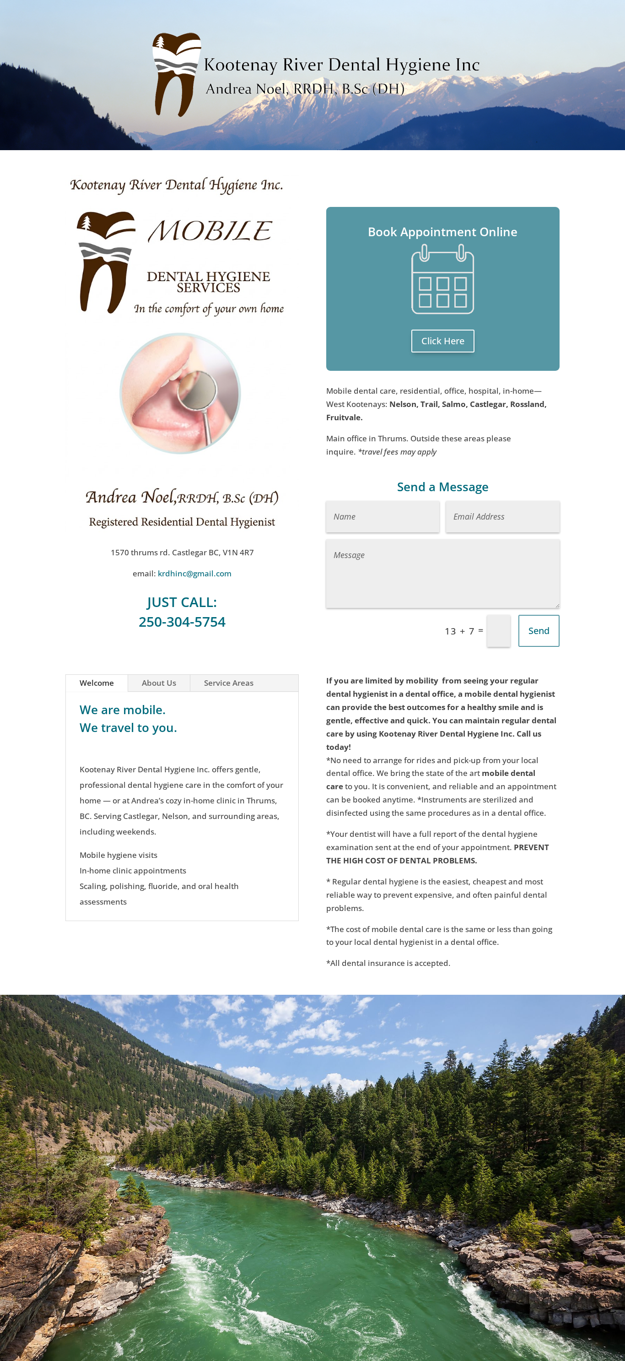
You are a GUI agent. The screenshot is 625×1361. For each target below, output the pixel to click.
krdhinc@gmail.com (195, 573)
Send (539, 630)
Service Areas (228, 683)
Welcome (97, 683)
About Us (159, 683)
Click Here (442, 341)
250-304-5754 (182, 621)
